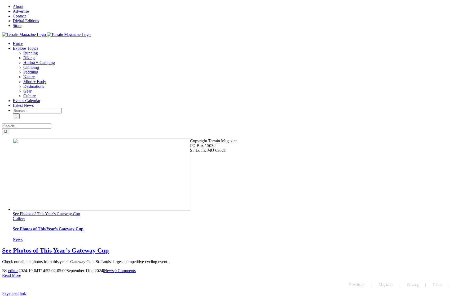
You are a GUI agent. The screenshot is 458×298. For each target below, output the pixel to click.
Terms (437, 285)
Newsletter (357, 285)
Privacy (413, 285)
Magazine (386, 285)
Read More (11, 275)
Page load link (14, 293)
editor (13, 270)
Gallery (19, 218)
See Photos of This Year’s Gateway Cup (46, 214)
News (18, 239)
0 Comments (125, 270)
